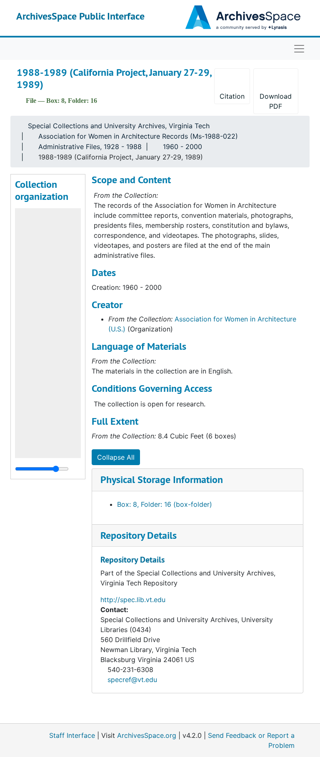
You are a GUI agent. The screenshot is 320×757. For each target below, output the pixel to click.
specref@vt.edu (132, 679)
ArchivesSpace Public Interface (80, 16)
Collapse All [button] (116, 457)
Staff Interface (72, 735)
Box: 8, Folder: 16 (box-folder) (164, 504)
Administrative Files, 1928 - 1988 (90, 146)
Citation (232, 96)
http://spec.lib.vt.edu (132, 599)
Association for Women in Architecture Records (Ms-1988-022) (138, 136)
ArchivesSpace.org (146, 735)
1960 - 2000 (182, 146)
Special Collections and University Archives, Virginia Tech (119, 126)
